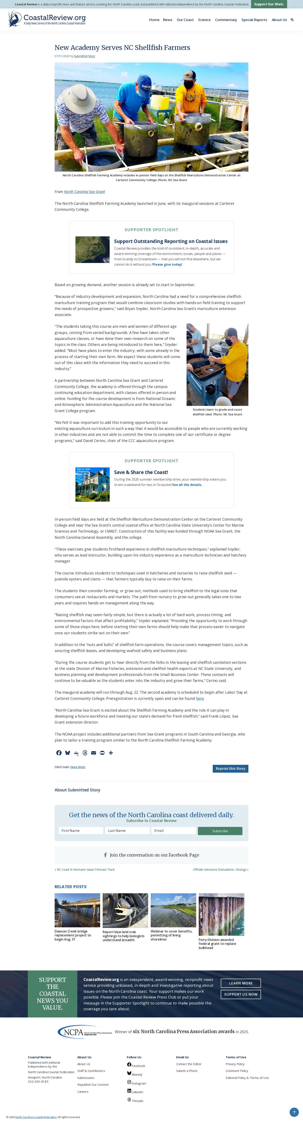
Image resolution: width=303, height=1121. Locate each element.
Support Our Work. (269, 4)
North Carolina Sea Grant (84, 191)
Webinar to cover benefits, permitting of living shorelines (171, 935)
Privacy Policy (235, 1064)
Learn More (241, 983)
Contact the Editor (189, 1064)
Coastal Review (26, 4)
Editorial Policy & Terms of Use (247, 1078)
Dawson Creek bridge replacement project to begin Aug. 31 (73, 935)
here (200, 698)
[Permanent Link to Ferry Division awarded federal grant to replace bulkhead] (221, 914)
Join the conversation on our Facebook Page (154, 855)
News (167, 19)
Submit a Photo (186, 1071)
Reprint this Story (230, 769)
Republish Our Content (93, 1084)
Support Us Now (240, 994)
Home (154, 19)
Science (204, 19)
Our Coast (185, 19)
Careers (82, 1091)
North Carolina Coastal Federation (51, 1072)
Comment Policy (237, 1071)
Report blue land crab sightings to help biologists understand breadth (123, 936)
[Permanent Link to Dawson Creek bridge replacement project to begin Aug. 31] (77, 910)
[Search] (293, 19)
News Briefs (77, 767)
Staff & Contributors (91, 1071)
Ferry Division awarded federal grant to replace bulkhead (217, 943)
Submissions (85, 1078)
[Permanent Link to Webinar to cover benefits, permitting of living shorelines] (173, 910)
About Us (279, 19)
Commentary (226, 19)
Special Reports (254, 19)
